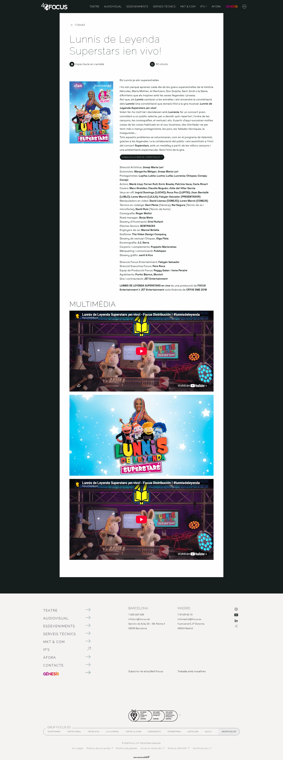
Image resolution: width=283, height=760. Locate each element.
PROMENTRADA (174, 732)
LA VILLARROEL (112, 732)
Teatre (50, 610)
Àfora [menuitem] (216, 6)
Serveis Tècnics (59, 634)
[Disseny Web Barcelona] (141, 756)
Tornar (80, 25)
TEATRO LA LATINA (134, 732)
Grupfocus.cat (229, 731)
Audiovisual (56, 618)
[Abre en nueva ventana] (236, 610)
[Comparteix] (236, 626)
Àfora (49, 658)
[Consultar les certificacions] (154, 715)
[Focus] (54, 6)
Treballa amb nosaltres (192, 671)
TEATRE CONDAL (74, 732)
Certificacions (202, 748)
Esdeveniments (59, 626)
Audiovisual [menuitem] (113, 6)
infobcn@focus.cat (139, 619)
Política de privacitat (99, 748)
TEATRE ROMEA (53, 732)
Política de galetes (126, 748)
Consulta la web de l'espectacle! (143, 157)
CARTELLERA (193, 732)
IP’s (63, 650)
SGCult (208, 731)
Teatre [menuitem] (94, 6)
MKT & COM (54, 642)
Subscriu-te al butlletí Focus (145, 671)
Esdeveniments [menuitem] (137, 6)
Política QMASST (178, 748)
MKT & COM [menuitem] (188, 6)
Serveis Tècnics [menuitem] (164, 6)
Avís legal (77, 748)
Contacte (53, 665)
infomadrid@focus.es (189, 619)
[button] (244, 7)
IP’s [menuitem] (203, 6)
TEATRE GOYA (93, 732)
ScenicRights (154, 732)
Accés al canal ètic (153, 748)
